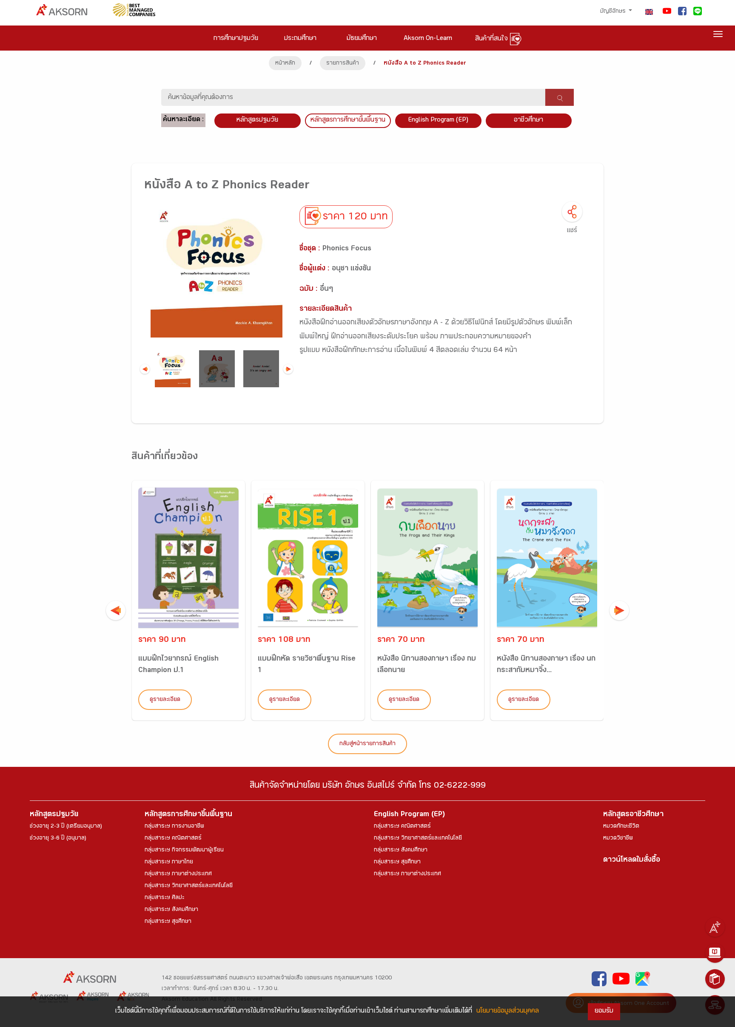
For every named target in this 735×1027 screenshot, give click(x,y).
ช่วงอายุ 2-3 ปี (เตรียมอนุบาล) (66, 826)
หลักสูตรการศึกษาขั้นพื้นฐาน (348, 120)
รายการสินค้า (342, 63)
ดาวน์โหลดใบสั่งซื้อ (631, 860)
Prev (145, 369)
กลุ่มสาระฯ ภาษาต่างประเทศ (178, 874)
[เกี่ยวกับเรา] (715, 927)
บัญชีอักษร (613, 11)
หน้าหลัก (285, 63)
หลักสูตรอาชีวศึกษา (633, 815)
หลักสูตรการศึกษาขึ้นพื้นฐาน (188, 815)
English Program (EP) (438, 120)
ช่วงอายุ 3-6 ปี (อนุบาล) (58, 838)
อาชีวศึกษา (528, 120)
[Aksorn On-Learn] (715, 953)
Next (288, 369)
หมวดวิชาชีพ (618, 838)
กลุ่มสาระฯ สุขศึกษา (168, 922)
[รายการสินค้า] (715, 979)
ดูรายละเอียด (165, 700)
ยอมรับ (604, 1011)
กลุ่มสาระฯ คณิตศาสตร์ (173, 838)
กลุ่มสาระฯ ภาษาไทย (169, 862)
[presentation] (115, 610)
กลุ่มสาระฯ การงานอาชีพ (174, 826)
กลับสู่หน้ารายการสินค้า (367, 744)
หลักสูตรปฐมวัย (54, 815)
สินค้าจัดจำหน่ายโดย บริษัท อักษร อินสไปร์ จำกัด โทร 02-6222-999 (368, 786)
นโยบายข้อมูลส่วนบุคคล (507, 1011)
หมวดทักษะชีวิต (621, 826)
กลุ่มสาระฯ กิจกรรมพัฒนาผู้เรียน (184, 850)
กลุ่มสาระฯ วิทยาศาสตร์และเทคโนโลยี (189, 886)
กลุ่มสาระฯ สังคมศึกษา (171, 910)
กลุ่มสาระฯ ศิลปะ (164, 898)
